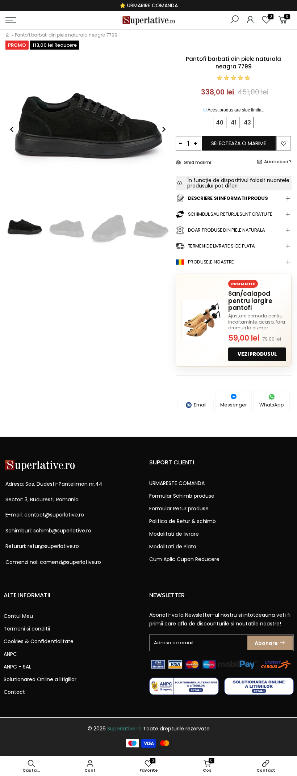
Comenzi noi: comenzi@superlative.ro (53, 562)
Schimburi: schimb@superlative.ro (48, 530)
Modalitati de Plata (172, 546)
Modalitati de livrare (174, 533)
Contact (14, 692)
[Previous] (15, 129)
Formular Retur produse (179, 508)
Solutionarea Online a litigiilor (40, 679)
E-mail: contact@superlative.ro (44, 514)
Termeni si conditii (27, 628)
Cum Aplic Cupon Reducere (184, 559)
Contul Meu (18, 616)
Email (199, 404)
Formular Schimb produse (181, 495)
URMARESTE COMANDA (177, 483)
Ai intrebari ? (278, 162)
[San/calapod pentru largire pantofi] (202, 320)
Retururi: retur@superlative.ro (42, 546)
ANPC (10, 654)
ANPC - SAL (17, 666)
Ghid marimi (197, 162)
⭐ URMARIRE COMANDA (149, 5)
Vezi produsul (257, 354)
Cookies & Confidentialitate (39, 641)
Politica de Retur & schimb (182, 521)
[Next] (160, 129)
